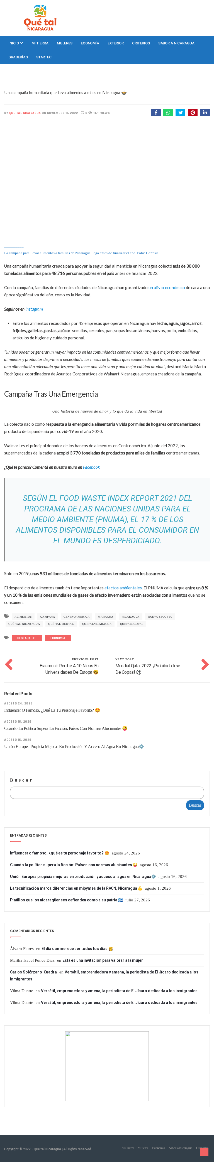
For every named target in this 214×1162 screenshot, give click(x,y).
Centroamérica (77, 616)
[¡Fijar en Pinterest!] (193, 112)
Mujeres (64, 43)
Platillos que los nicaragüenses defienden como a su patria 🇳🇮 (66, 900)
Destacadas (27, 638)
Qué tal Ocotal (61, 623)
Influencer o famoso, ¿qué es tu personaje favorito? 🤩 (52, 710)
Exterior (116, 43)
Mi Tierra (39, 43)
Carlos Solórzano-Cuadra (33, 972)
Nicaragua (131, 616)
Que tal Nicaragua (25, 113)
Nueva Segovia (160, 616)
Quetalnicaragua (97, 623)
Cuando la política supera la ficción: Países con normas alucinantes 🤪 (66, 728)
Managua (105, 616)
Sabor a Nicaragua (176, 43)
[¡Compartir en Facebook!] (156, 112)
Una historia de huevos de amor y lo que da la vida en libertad (107, 411)
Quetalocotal (132, 623)
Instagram (34, 308)
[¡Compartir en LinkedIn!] (205, 112)
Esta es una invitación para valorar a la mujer (102, 960)
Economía (90, 43)
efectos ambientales (123, 587)
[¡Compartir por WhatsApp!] (168, 112)
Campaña (47, 616)
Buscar (21, 780)
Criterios (141, 43)
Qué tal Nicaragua (24, 623)
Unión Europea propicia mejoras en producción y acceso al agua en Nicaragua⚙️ (74, 746)
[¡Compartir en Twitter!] (180, 112)
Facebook (91, 467)
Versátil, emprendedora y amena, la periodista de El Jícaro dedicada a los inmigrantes (119, 991)
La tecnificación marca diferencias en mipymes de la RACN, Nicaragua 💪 (76, 888)
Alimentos (23, 616)
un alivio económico (167, 287)
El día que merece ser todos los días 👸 (77, 948)
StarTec (44, 57)
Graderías (18, 57)
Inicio (14, 43)
